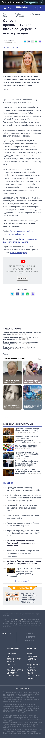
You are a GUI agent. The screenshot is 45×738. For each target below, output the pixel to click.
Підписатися (22, 278)
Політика (31, 670)
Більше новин (21, 581)
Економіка (32, 656)
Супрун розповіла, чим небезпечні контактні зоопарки (22, 333)
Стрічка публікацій (19, 15)
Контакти (30, 637)
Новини (8, 483)
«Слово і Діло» (18, 619)
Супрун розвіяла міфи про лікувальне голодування (19, 348)
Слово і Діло (6, 15)
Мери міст (12, 673)
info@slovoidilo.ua (22, 688)
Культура (31, 659)
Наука (30, 662)
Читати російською (11, 48)
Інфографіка (22, 588)
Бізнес (30, 653)
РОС (39, 8)
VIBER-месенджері (18, 253)
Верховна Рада (14, 659)
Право (30, 673)
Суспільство (37, 14)
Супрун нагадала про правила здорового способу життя (20, 343)
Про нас (30, 634)
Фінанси (31, 678)
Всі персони (13, 676)
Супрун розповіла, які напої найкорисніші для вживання (20, 338)
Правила (30, 640)
